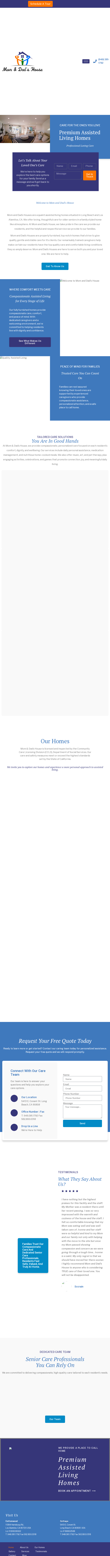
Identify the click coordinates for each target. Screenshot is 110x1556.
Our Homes (40, 1547)
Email (66, 1084)
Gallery (12, 1551)
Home (11, 1547)
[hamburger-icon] (86, 61)
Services (25, 1551)
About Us (24, 1547)
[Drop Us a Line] (14, 1127)
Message (68, 1103)
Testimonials (41, 1551)
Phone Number (71, 1094)
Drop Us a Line (29, 1126)
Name (66, 1075)
